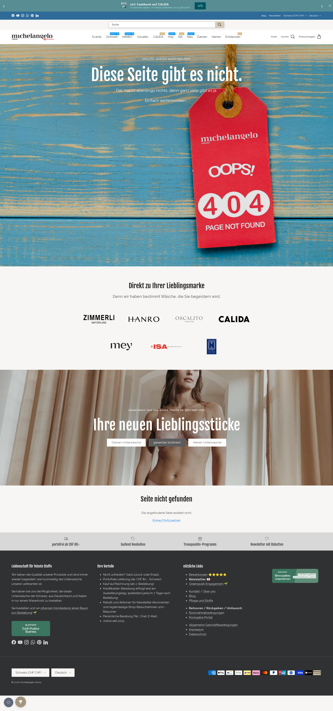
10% (200, 5)
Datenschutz (197, 634)
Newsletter (149, 15)
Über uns (209, 591)
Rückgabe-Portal (201, 617)
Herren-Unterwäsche (207, 442)
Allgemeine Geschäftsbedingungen (213, 625)
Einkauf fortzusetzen (167, 520)
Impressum (196, 629)
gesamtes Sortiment (167, 442)
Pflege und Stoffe (201, 600)
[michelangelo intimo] (33, 37)
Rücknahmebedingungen (206, 613)
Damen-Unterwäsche (126, 442)
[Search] (219, 25)
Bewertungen (198, 574)
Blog (264, 15)
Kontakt (194, 591)
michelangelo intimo (30, 682)
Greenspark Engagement (206, 584)
